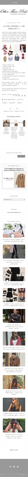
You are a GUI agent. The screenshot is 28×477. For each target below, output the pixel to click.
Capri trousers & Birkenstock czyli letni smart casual (14, 326)
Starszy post (19, 111)
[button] (14, 2)
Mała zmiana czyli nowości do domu (6, 130)
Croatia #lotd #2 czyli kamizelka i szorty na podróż (14, 393)
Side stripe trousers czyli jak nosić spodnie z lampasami (14, 262)
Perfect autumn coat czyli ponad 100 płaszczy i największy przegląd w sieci (14, 169)
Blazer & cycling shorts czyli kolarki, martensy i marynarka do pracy (14, 370)
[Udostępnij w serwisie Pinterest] (25, 96)
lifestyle (20, 99)
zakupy (19, 102)
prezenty (12, 102)
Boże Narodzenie (9, 99)
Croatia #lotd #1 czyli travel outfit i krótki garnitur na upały (14, 436)
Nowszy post (8, 111)
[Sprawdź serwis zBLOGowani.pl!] (14, 450)
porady (4, 102)
